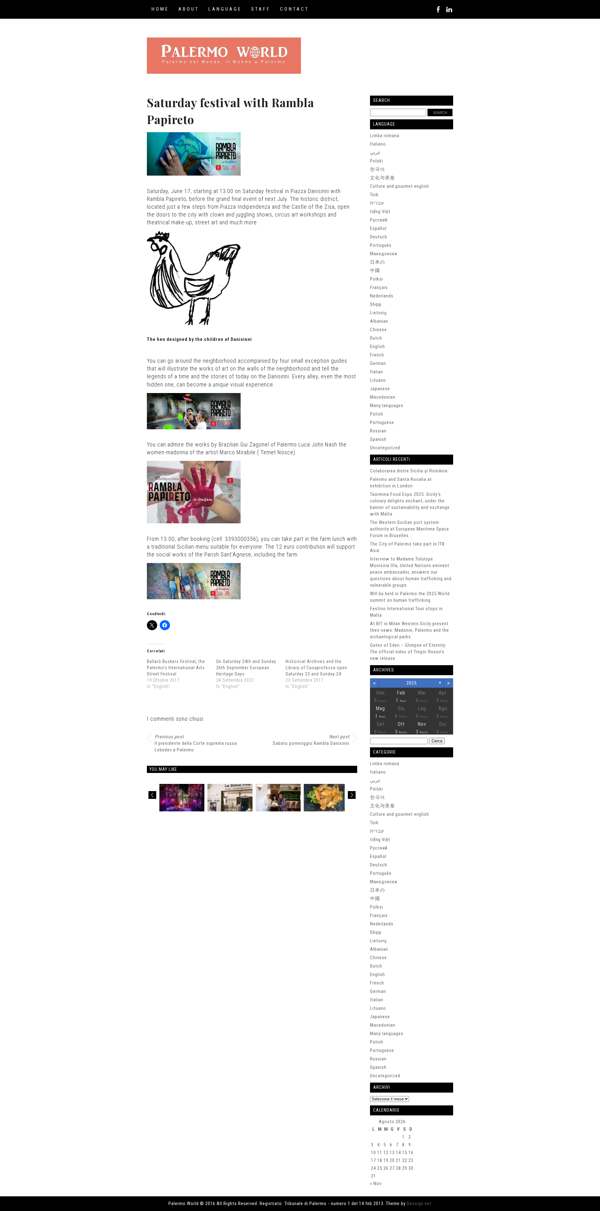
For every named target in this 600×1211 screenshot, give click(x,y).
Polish (376, 414)
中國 (375, 270)
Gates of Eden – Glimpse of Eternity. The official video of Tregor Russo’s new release (408, 651)
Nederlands (381, 296)
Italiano (378, 144)
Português (381, 245)
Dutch (376, 338)
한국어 (377, 169)
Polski (376, 161)
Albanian (379, 321)
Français (379, 287)
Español (378, 228)
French (377, 355)
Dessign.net (419, 1203)
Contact (294, 9)
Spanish (378, 439)
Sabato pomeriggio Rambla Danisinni (311, 740)
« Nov (376, 1183)
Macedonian (382, 397)
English (377, 346)
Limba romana (384, 135)
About (188, 9)
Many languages (386, 405)
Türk (374, 194)
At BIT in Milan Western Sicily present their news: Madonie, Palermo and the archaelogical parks (409, 630)
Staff (261, 9)
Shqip (376, 304)
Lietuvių (378, 313)
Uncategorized (385, 448)
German (378, 363)
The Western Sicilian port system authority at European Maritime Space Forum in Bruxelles (409, 529)
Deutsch (378, 237)
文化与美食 (382, 178)
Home (160, 9)
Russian (378, 431)
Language (225, 9)
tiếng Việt (380, 211)
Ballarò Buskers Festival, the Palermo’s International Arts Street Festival (176, 667)
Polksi (376, 279)
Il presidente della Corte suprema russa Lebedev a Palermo (196, 743)
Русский (379, 220)
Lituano (378, 380)
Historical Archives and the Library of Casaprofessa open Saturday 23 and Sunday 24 (316, 667)
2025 (412, 683)
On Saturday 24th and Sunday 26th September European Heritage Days (246, 667)
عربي (375, 152)
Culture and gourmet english (399, 186)
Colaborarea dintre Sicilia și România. (409, 471)
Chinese (378, 329)
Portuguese (382, 422)
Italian (376, 372)
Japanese (380, 388)
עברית (377, 203)
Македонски (383, 254)
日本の (377, 262)
